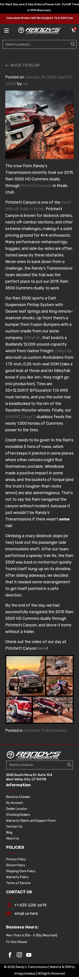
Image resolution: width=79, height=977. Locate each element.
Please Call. (52, 4)
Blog (9, 832)
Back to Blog (25, 65)
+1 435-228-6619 (30, 905)
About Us (12, 838)
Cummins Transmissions (45, 730)
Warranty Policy (17, 877)
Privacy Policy (16, 859)
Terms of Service (18, 883)
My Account (14, 803)
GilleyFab (32, 337)
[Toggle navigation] (6, 30)
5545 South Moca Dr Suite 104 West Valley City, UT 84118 (29, 777)
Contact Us (14, 826)
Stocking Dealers (18, 815)
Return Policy (15, 865)
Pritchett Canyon (36, 185)
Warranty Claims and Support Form (31, 821)
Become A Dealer (18, 797)
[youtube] (28, 955)
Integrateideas (25, 973)
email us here (26, 913)
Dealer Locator (16, 809)
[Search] (71, 44)
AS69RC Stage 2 (20, 416)
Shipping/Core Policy (21, 871)
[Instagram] (19, 955)
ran (25, 83)
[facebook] (10, 955)
